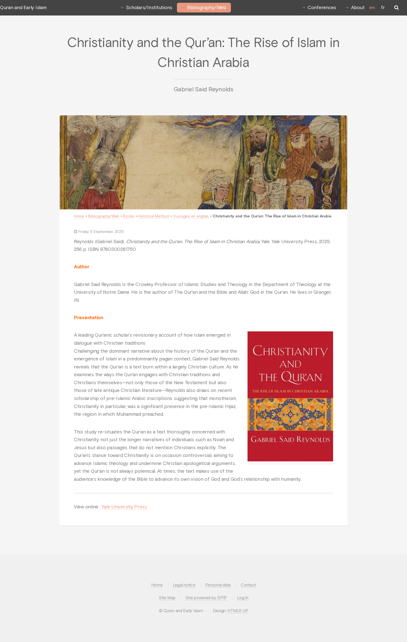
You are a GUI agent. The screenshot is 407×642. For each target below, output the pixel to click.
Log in (242, 598)
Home (79, 216)
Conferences (322, 7)
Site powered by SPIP (206, 598)
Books (128, 216)
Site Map (167, 598)
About (358, 7)
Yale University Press (124, 507)
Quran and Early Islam (23, 7)
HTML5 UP (237, 611)
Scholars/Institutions (149, 7)
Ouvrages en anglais (191, 216)
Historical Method (153, 216)
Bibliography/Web (206, 7)
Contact (248, 585)
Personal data (218, 585)
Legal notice (184, 585)
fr (383, 7)
